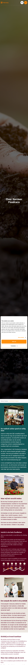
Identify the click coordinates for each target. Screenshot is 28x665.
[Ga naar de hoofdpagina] (5, 3)
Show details (21, 337)
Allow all (14, 341)
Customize (13, 345)
